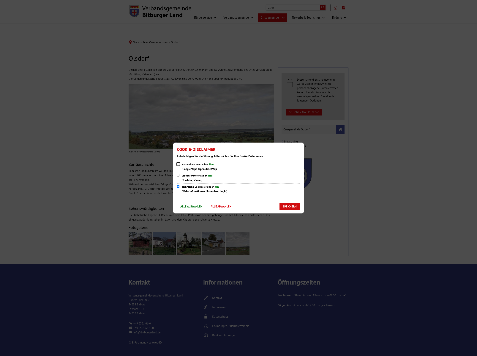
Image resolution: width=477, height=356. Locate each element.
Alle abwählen (221, 206)
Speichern (290, 206)
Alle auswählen (191, 206)
